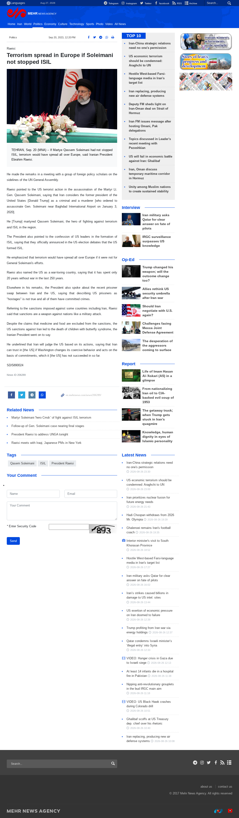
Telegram (113, 3)
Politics (37, 24)
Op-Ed (128, 259)
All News (120, 24)
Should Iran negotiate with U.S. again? (157, 311)
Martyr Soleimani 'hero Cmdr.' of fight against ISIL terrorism (51, 417)
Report (128, 364)
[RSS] (222, 762)
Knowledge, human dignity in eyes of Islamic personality (157, 437)
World (28, 24)
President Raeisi (63, 463)
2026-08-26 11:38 (161, 675)
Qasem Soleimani (22, 463)
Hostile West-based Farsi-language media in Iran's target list (147, 78)
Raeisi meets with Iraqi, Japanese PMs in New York (46, 443)
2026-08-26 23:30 (140, 471)
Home (11, 24)
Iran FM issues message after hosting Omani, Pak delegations (150, 126)
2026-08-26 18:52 (140, 550)
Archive (193, 3)
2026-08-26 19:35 (149, 532)
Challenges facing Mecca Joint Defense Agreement (157, 328)
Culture (62, 24)
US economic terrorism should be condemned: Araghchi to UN (145, 60)
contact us (225, 786)
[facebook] (215, 762)
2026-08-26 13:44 (140, 602)
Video (109, 24)
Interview (131, 207)
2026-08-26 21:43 (140, 506)
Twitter (147, 3)
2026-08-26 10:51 (140, 710)
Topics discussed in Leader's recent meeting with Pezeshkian (150, 143)
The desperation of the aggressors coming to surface (157, 345)
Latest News (134, 455)
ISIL (43, 463)
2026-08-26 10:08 (165, 741)
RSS (179, 3)
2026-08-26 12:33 (140, 650)
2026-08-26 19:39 (158, 519)
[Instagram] (202, 762)
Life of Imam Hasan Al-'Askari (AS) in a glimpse (157, 376)
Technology (76, 24)
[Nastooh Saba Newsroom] (216, 811)
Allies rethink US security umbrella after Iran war (156, 293)
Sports (90, 24)
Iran (19, 24)
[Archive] (229, 762)
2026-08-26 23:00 (140, 489)
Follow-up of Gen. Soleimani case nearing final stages (47, 426)
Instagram (131, 3)
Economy (50, 24)
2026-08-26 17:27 (140, 567)
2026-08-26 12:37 (162, 632)
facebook (163, 3)
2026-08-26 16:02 (140, 584)
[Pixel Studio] (227, 811)
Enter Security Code (21, 526)
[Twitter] (209, 762)
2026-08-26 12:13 (161, 662)
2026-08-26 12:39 (140, 619)
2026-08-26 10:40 (140, 728)
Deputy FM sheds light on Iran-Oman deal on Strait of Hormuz (148, 108)
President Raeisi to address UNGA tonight (39, 434)
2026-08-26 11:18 (140, 693)
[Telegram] (195, 762)
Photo (99, 24)
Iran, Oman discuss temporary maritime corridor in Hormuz (149, 174)
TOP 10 (134, 35)
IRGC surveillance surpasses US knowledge (156, 241)
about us (206, 786)
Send (13, 541)
